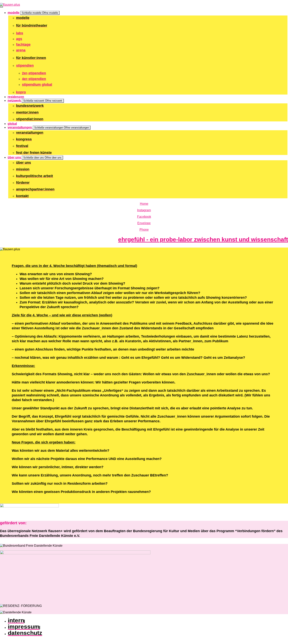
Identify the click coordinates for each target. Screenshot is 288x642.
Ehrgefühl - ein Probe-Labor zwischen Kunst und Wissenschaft (203, 239)
